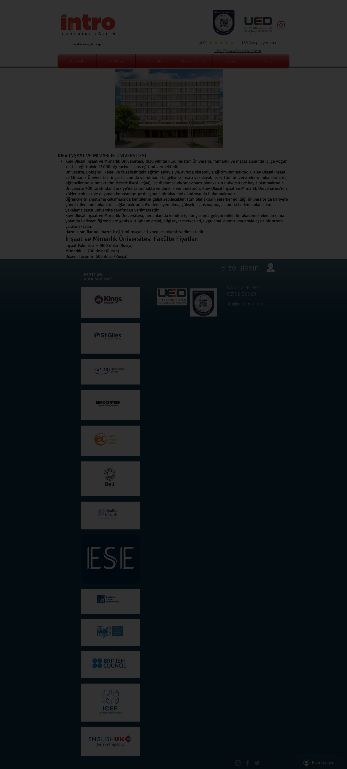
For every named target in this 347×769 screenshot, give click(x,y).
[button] (270, 306)
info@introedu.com (190, 343)
